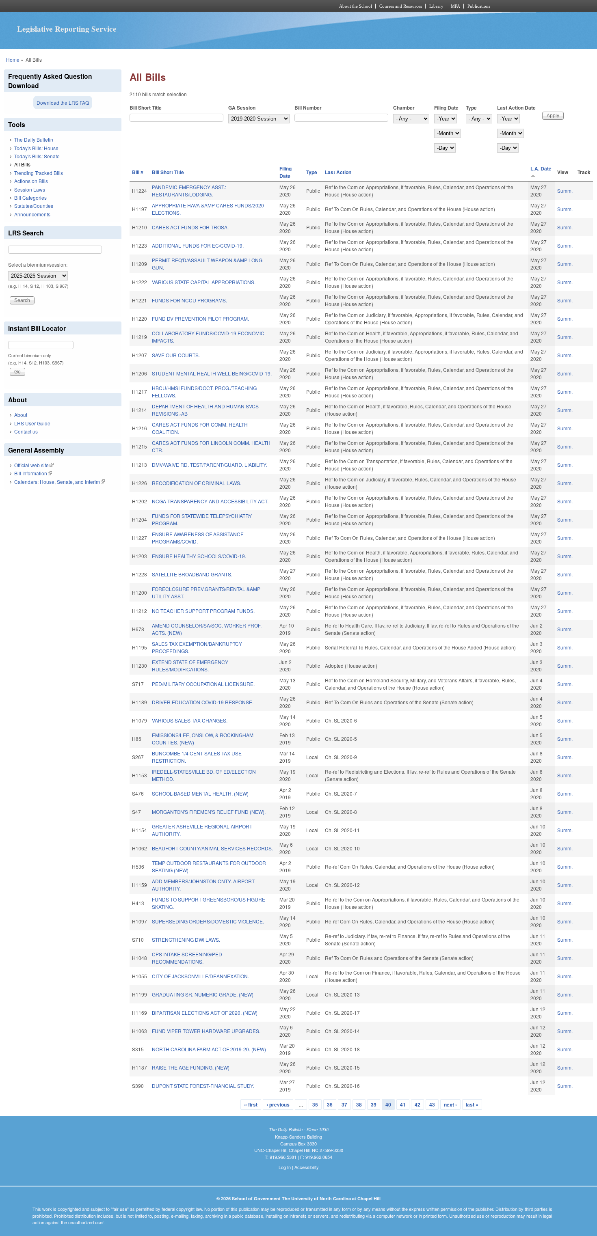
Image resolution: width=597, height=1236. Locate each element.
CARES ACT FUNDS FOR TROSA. (190, 227)
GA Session (241, 107)
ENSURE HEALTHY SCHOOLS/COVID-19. (199, 555)
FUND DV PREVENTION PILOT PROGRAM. (200, 318)
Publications (478, 6)
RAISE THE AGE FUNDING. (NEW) (190, 1067)
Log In (285, 1167)
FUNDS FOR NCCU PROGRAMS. (189, 300)
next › (450, 1104)
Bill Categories (30, 197)
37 (344, 1104)
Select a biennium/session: (37, 264)
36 (330, 1104)
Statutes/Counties (33, 205)
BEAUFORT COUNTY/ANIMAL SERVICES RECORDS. (212, 848)
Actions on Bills (31, 180)
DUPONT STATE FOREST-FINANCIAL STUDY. (203, 1085)
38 (359, 1104)
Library (436, 6)
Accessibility (306, 1167)
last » (472, 1104)
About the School (355, 6)
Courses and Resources (400, 6)
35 (315, 1104)
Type (471, 107)
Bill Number (308, 107)
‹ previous (278, 1104)
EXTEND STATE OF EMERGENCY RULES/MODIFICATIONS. (190, 665)
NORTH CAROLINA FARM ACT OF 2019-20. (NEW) (209, 1049)
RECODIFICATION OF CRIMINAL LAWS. (196, 482)
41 (403, 1104)
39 (373, 1104)
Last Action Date (516, 107)
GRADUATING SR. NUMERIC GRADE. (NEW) (202, 994)
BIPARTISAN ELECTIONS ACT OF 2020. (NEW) (204, 1012)
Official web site (34, 465)
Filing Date (446, 107)
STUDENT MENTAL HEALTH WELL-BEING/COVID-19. (212, 373)
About (20, 414)
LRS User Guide (32, 423)
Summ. (565, 190)
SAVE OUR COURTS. (176, 355)
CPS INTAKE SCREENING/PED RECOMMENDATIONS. (187, 958)
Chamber (404, 107)
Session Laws (29, 189)
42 (417, 1104)
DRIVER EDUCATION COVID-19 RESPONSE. (202, 702)
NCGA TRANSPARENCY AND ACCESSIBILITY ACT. (210, 501)
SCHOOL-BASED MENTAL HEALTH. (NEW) (200, 793)
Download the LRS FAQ (63, 102)
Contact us (26, 431)
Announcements (32, 214)
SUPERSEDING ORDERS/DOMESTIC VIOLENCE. (208, 921)
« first (250, 1104)
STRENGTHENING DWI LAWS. (186, 939)
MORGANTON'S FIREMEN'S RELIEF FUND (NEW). (209, 811)
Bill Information (33, 473)
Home (12, 59)
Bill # (137, 172)
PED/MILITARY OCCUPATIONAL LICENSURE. (203, 683)
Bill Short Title (146, 107)
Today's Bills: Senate (37, 156)
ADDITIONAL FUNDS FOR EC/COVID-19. (198, 245)
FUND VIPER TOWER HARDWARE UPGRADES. (206, 1030)
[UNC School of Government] (191, 6)
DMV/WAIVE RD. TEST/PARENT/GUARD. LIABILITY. (209, 464)
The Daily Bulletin (33, 139)
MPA (455, 6)
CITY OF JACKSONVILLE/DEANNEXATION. (200, 976)
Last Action (338, 172)
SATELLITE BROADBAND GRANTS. (192, 574)
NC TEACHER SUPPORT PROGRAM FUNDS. (203, 610)
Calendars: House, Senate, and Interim (59, 481)
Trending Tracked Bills (38, 172)
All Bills (22, 164)
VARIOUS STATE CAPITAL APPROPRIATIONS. (203, 281)
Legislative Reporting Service (67, 29)
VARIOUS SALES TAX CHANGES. (189, 720)
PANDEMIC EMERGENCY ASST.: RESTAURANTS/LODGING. (189, 190)
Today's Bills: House (36, 148)
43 (432, 1104)
